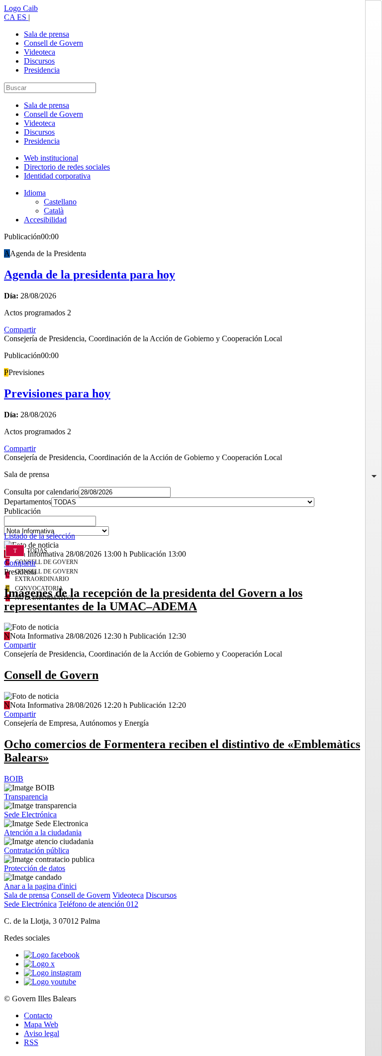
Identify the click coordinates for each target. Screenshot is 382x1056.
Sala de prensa (46, 34)
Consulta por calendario (41, 491)
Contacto (38, 1015)
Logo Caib (21, 8)
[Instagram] (52, 972)
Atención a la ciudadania (43, 832)
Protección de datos (34, 868)
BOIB (13, 778)
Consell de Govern (53, 43)
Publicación (22, 511)
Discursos (39, 61)
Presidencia (42, 70)
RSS (31, 1042)
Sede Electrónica (30, 814)
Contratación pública (36, 850)
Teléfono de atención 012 (98, 904)
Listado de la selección (39, 536)
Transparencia (26, 796)
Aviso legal (41, 1033)
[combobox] (191, 524)
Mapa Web (41, 1024)
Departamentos (27, 501)
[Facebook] (52, 955)
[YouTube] (50, 981)
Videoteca (39, 52)
